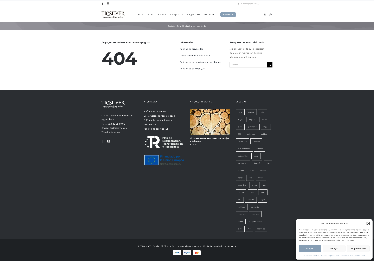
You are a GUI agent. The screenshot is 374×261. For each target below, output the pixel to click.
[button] (368, 223)
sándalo (263, 170)
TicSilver (165, 246)
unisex (254, 185)
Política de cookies (311, 255)
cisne (240, 229)
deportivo (242, 185)
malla (252, 192)
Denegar (334, 248)
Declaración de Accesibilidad (353, 255)
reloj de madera (244, 149)
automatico (243, 156)
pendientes (252, 127)
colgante (256, 141)
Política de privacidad (330, 255)
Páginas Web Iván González (223, 246)
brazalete (241, 214)
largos (265, 127)
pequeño (250, 200)
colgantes (251, 134)
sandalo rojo (243, 163)
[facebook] (103, 3)
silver (240, 127)
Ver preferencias (358, 248)
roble (252, 170)
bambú (257, 163)
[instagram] (108, 3)
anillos (264, 134)
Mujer (240, 119)
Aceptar (310, 248)
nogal (240, 178)
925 (239, 134)
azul (239, 200)
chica (256, 156)
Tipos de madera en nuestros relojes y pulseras (209, 139)
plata (240, 112)
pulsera (241, 170)
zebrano (260, 149)
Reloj (262, 112)
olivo (268, 163)
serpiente (255, 207)
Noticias (193, 144)
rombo (240, 221)
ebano (264, 119)
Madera (251, 112)
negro (262, 200)
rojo (264, 185)
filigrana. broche (255, 221)
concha (241, 192)
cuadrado (255, 214)
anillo (263, 192)
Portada (171, 26)
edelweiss (261, 229)
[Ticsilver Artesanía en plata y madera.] (113, 11)
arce (250, 178)
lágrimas (241, 207)
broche (261, 178)
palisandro (242, 141)
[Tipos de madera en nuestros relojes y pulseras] (210, 122)
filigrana (252, 119)
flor (249, 229)
